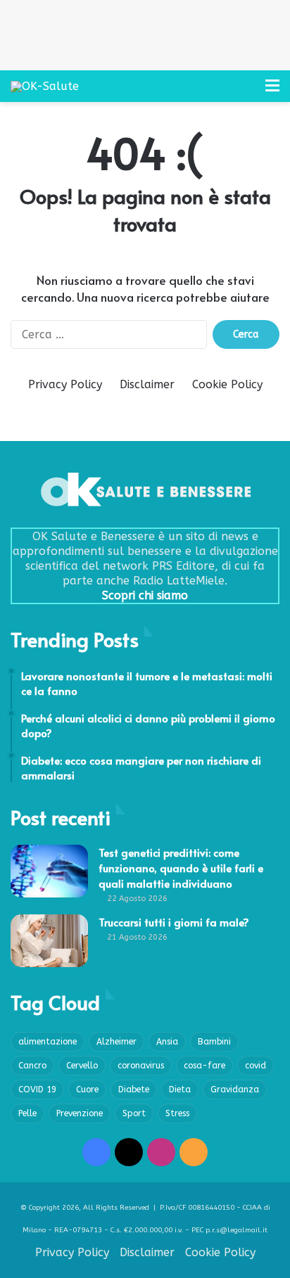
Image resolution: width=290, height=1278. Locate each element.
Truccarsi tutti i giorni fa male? (174, 921)
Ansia (167, 1042)
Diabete (133, 1089)
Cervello (82, 1066)
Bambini (214, 1042)
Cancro (32, 1066)
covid (255, 1066)
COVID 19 (37, 1089)
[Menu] (272, 91)
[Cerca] (248, 91)
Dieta (180, 1089)
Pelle (27, 1113)
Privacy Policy (65, 384)
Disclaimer (147, 384)
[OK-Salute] (45, 86)
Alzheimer (116, 1042)
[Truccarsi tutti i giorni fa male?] (49, 940)
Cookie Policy (227, 384)
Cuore (87, 1089)
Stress (177, 1113)
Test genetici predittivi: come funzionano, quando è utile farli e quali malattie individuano (181, 867)
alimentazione (47, 1042)
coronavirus (141, 1066)
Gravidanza (234, 1089)
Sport (134, 1113)
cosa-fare (204, 1066)
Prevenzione (79, 1113)
